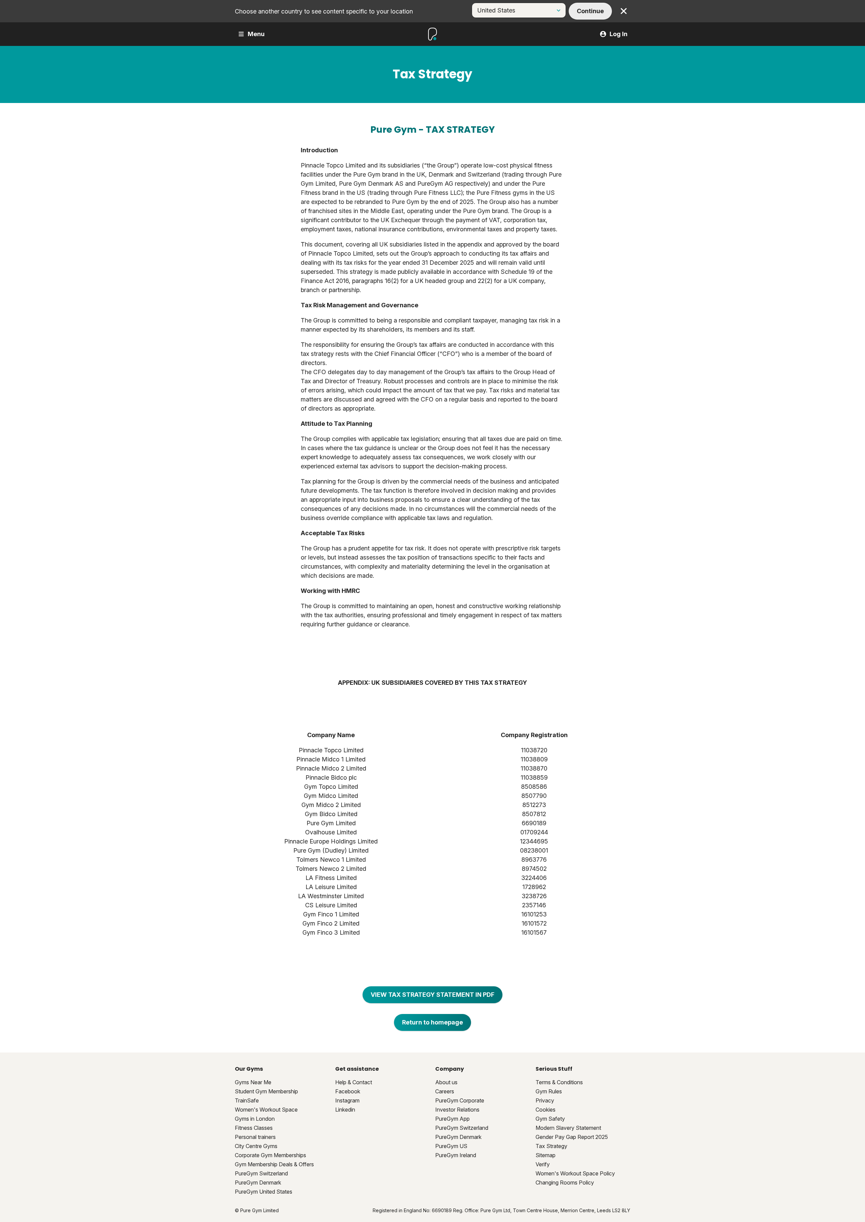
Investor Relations (457, 1109)
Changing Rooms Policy (565, 1182)
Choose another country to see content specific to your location (324, 11)
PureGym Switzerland (261, 1173)
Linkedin (345, 1109)
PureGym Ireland (455, 1155)
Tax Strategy (551, 1146)
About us (446, 1082)
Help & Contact (353, 1082)
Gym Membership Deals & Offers (274, 1164)
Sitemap (545, 1155)
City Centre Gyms (256, 1146)
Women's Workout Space (266, 1109)
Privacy (545, 1100)
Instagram (347, 1100)
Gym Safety (550, 1118)
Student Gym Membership (266, 1091)
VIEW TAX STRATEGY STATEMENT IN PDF (432, 994)
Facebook (347, 1091)
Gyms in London (255, 1118)
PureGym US (451, 1146)
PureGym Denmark (258, 1182)
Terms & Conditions (559, 1082)
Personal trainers (255, 1137)
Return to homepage (432, 1022)
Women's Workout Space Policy (575, 1173)
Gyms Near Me (253, 1082)
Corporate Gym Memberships (270, 1155)
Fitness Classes (254, 1127)
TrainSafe (247, 1100)
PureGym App (452, 1118)
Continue (590, 11)
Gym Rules (549, 1091)
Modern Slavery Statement (568, 1127)
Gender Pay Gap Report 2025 (572, 1137)
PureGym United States (263, 1191)
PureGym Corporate (459, 1100)
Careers (444, 1091)
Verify (543, 1164)
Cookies (545, 1109)
